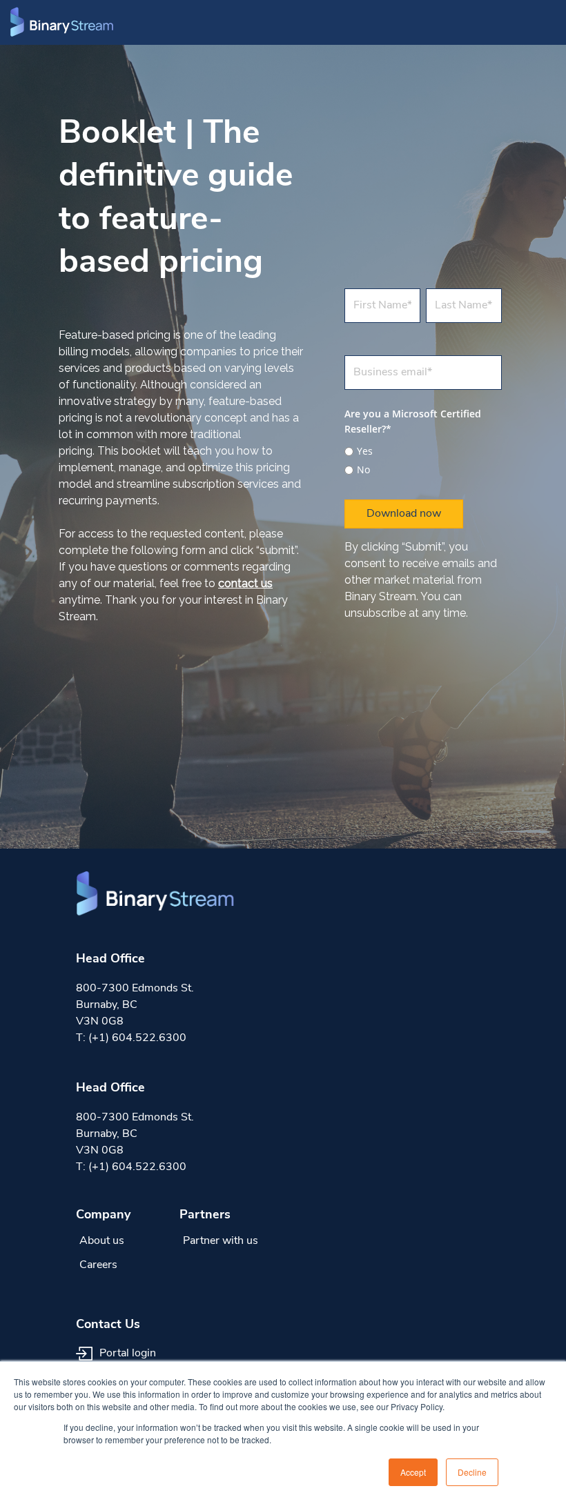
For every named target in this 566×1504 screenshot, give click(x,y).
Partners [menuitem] (205, 1215)
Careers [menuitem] (98, 1265)
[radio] (423, 451)
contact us (245, 583)
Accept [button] (413, 1472)
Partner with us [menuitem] (220, 1241)
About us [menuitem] (101, 1241)
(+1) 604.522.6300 (137, 1038)
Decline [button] (472, 1472)
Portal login (126, 1353)
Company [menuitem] (103, 1215)
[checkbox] (423, 458)
